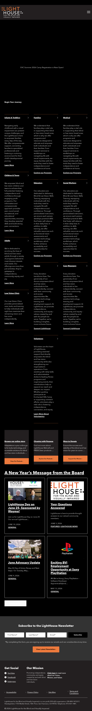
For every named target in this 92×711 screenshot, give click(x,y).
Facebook (12, 677)
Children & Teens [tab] (11, 175)
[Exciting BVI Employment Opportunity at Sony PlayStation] (67, 549)
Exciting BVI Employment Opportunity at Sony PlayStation (65, 568)
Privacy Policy (32, 692)
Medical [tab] (66, 117)
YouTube (11, 673)
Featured (55, 526)
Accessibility (11, 692)
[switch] (81, 2)
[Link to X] (58, 2)
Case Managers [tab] (69, 266)
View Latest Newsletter (45, 649)
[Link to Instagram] (54, 2)
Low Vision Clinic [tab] (11, 293)
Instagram (12, 681)
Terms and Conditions (74, 692)
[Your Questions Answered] (67, 490)
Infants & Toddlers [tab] (12, 117)
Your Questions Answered (61, 506)
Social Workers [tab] (69, 183)
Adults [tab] (7, 240)
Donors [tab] (37, 266)
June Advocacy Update (24, 563)
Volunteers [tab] (38, 338)
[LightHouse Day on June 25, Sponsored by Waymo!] (24, 490)
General (12, 527)
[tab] (66, 2)
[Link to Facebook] (51, 2)
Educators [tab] (38, 183)
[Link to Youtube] (48, 2)
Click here (51, 673)
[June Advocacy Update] (24, 549)
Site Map (52, 692)
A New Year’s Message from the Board (44, 473)
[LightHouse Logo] (12, 12)
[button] (88, 12)
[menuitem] (87, 12)
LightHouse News (69, 526)
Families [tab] (37, 117)
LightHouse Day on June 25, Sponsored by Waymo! (24, 507)
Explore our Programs (43, 173)
